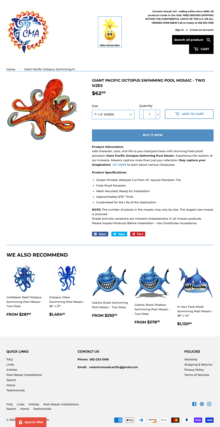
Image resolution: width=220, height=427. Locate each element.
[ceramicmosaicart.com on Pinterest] (202, 404)
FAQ (9, 359)
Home (10, 69)
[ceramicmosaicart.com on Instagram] (209, 404)
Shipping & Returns (198, 364)
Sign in (179, 29)
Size (95, 106)
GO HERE (119, 164)
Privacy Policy (194, 369)
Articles (11, 369)
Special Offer (34, 422)
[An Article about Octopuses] (126, 164)
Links (10, 364)
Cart (204, 49)
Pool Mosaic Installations (24, 374)
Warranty (190, 359)
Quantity (146, 106)
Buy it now (153, 135)
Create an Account (202, 29)
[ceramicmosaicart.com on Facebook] (194, 404)
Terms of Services (196, 374)
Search (11, 380)
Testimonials (15, 390)
